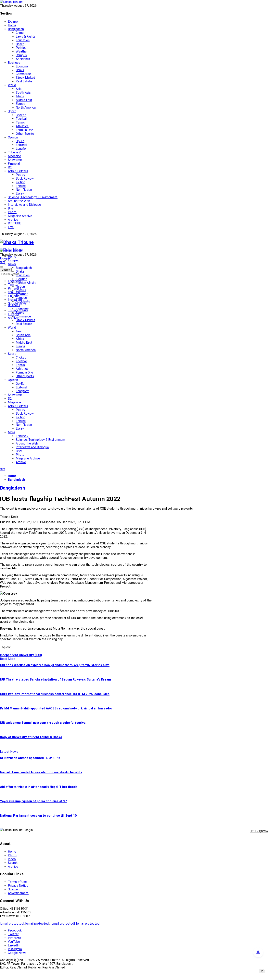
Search (13, 863)
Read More (7, 659)
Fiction (20, 182)
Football (21, 119)
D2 (10, 167)
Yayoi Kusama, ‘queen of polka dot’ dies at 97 (33, 801)
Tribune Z (14, 152)
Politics (21, 48)
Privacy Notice (18, 885)
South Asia (23, 92)
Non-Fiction (24, 190)
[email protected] (12, 923)
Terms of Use (17, 882)
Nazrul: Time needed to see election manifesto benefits (41, 772)
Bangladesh (16, 29)
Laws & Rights (25, 36)
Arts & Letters (18, 171)
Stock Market (25, 77)
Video (12, 859)
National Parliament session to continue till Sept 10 (38, 815)
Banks (20, 70)
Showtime (15, 160)
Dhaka (20, 44)
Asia (18, 89)
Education (23, 40)
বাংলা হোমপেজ (259, 831)
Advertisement (18, 893)
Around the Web (19, 201)
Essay (20, 193)
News (12, 264)
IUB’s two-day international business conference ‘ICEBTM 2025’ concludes (54, 694)
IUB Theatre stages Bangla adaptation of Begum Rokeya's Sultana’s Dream (55, 679)
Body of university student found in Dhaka (31, 737)
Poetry (20, 175)
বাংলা (2, 262)
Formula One (24, 130)
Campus (21, 55)
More (11, 432)
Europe (20, 104)
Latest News (9, 751)
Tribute (21, 186)
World (12, 85)
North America (26, 107)
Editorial (21, 145)
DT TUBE (14, 223)
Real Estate (24, 81)
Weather (22, 51)
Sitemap (13, 889)
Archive (13, 219)
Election (21, 279)
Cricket (21, 115)
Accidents (23, 59)
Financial (14, 163)
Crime (20, 33)
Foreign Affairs (26, 283)
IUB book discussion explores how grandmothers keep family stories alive (54, 665)
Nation (20, 286)
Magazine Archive (20, 216)
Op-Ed (20, 141)
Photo (12, 212)
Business (14, 63)
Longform (22, 148)
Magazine (14, 156)
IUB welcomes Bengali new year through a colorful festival (43, 723)
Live (11, 227)
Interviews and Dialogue (24, 205)
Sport (12, 111)
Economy (22, 66)
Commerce (23, 74)
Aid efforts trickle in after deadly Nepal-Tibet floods (38, 787)
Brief (11, 208)
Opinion (13, 137)
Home (12, 25)
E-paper (13, 21)
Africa (20, 96)
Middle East (24, 100)
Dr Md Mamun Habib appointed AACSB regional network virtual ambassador (56, 708)
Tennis (20, 122)
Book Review (25, 178)
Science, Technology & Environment (33, 197)
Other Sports (25, 134)
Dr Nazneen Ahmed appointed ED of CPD (30, 758)
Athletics (22, 126)
